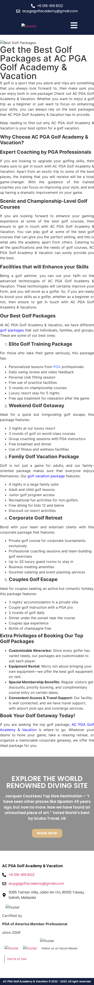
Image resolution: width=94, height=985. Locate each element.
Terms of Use (16, 959)
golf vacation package (46, 476)
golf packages (12, 330)
